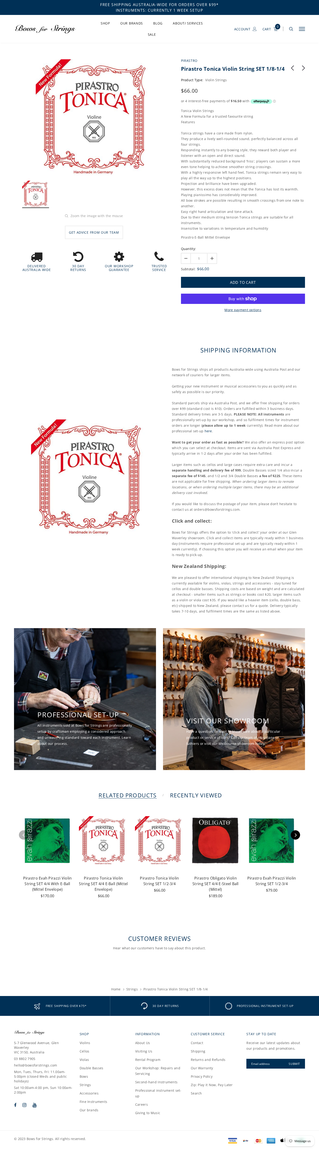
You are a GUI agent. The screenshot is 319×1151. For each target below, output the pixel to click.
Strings (132, 989)
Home (116, 989)
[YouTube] (34, 1105)
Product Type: (192, 80)
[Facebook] (15, 1105)
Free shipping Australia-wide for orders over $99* (159, 4)
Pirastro (189, 60)
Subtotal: (188, 269)
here (208, 431)
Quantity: (188, 248)
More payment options (242, 310)
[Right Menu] (302, 29)
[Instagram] (24, 1105)
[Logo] (49, 29)
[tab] (126, 795)
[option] (94, 117)
